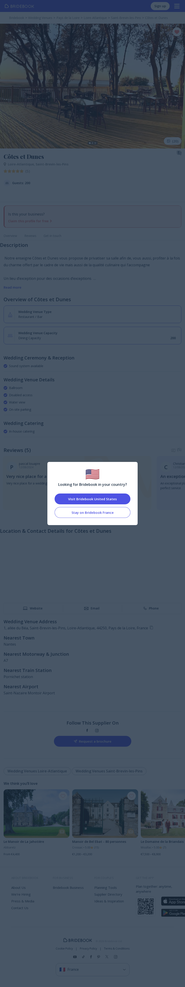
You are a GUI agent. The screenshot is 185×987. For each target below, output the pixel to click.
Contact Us (19, 908)
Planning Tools (105, 887)
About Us (18, 887)
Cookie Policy (64, 948)
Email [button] (95, 608)
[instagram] (97, 730)
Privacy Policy (88, 948)
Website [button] (36, 608)
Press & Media (22, 901)
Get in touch (52, 236)
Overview (10, 236)
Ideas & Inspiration (109, 901)
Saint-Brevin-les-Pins (52, 164)
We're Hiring (21, 894)
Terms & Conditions (117, 948)
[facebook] (87, 730)
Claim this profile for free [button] (28, 221)
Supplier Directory (108, 894)
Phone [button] (154, 608)
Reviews (30, 236)
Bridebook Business (68, 887)
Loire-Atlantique (22, 164)
